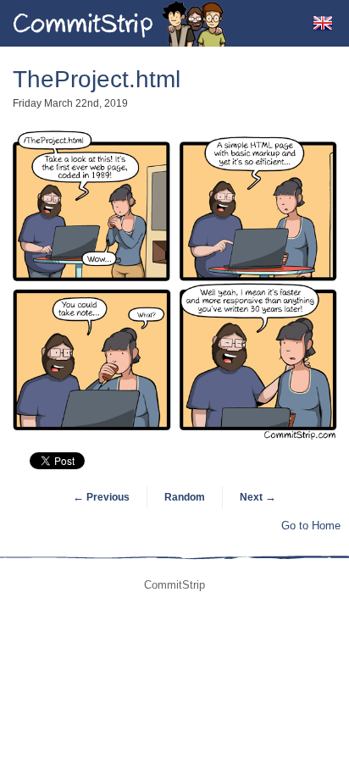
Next (258, 497)
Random (184, 497)
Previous (101, 497)
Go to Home (311, 525)
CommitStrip (120, 23)
